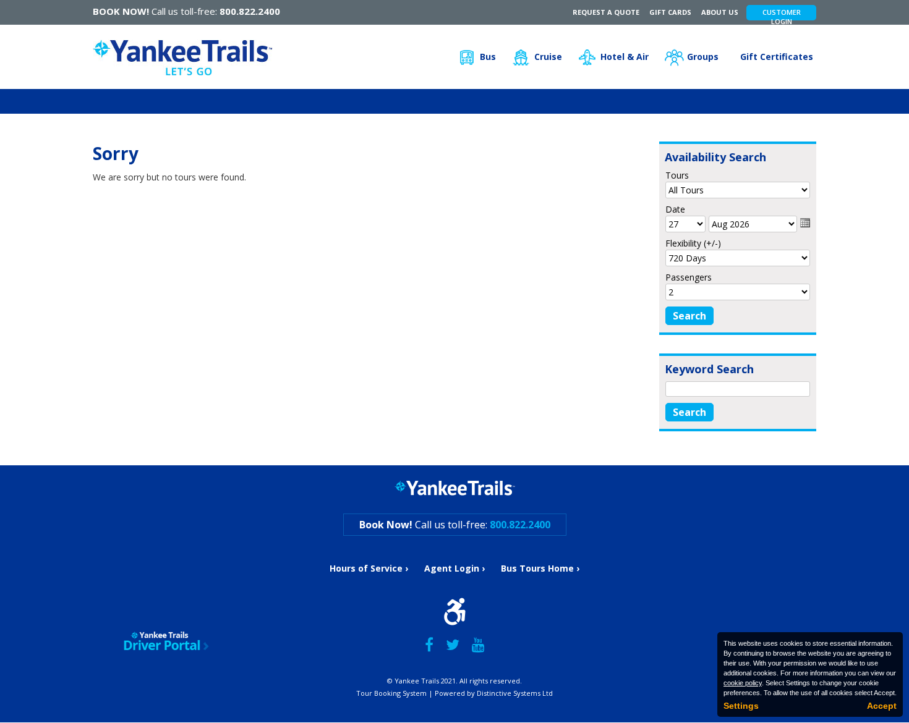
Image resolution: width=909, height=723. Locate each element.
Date (675, 209)
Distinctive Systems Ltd (515, 693)
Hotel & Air (624, 56)
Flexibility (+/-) (693, 243)
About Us (719, 12)
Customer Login (781, 13)
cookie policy (742, 683)
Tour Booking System (391, 693)
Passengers (688, 277)
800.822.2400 (250, 11)
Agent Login (451, 568)
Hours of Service (366, 568)
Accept (882, 706)
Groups (703, 56)
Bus (488, 56)
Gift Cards (670, 12)
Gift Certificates (776, 56)
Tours (677, 175)
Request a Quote (606, 12)
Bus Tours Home (537, 568)
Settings (741, 706)
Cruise (548, 56)
